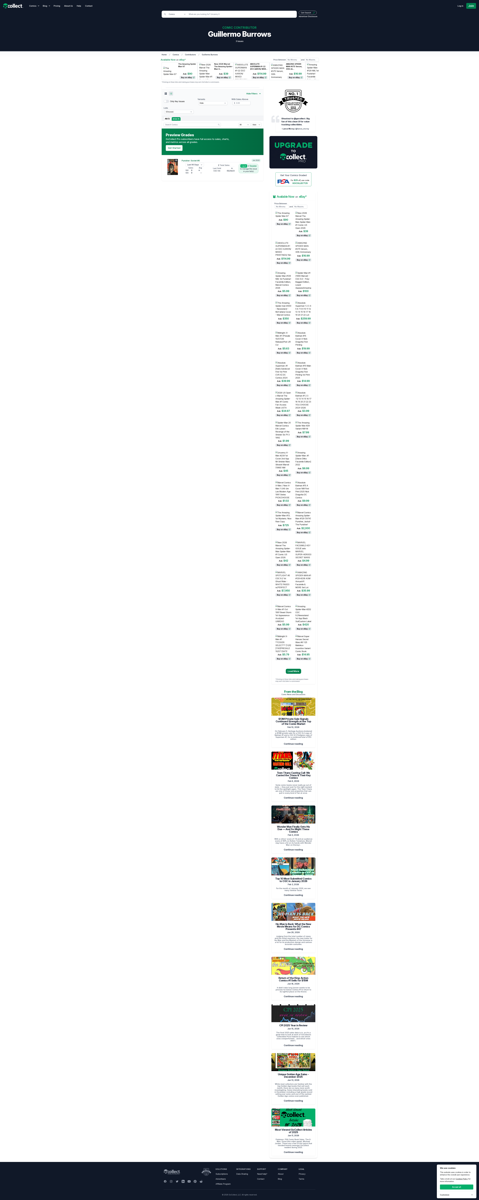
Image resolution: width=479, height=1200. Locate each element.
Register (253, 166)
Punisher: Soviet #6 (191, 160)
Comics (176, 55)
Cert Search (306, 13)
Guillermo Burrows (210, 55)
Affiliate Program (223, 1184)
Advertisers (221, 1179)
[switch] (166, 101)
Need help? (262, 1174)
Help (79, 6)
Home (164, 55)
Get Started (174, 148)
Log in (460, 6)
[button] (166, 93)
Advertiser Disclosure (308, 16)
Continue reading (293, 744)
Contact (88, 6)
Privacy (302, 1174)
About (280, 1174)
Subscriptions (222, 1174)
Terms (301, 1179)
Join (471, 5)
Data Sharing (242, 1174)
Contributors (190, 55)
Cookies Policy (462, 1179)
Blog (280, 1179)
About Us (68, 6)
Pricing (57, 6)
